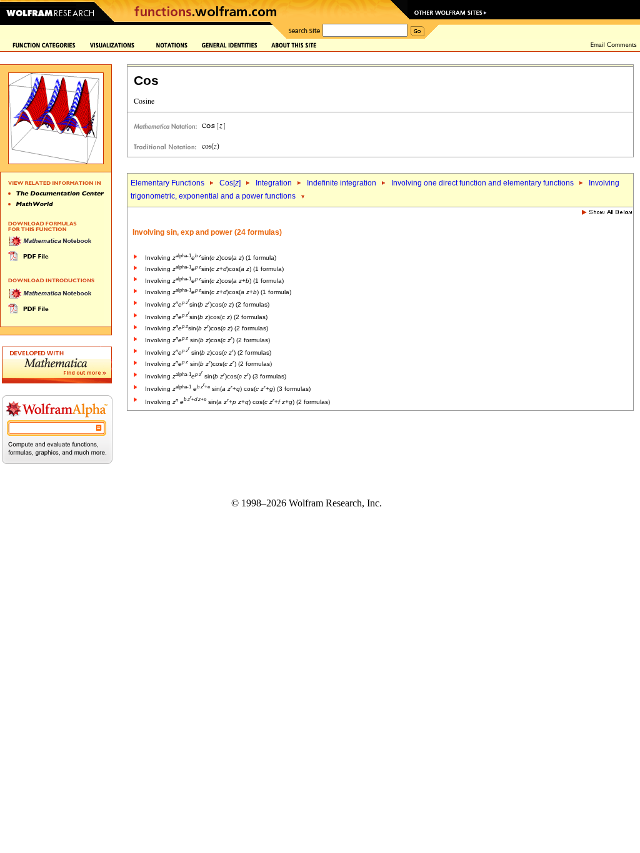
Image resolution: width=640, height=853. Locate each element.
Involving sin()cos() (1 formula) (210, 257)
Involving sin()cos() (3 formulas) (215, 376)
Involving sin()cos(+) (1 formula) (214, 280)
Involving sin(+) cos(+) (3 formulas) (228, 388)
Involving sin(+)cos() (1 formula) (214, 268)
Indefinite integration (341, 183)
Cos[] (230, 183)
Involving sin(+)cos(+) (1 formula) (218, 291)
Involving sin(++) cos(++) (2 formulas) (237, 401)
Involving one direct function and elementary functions (482, 183)
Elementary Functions (167, 183)
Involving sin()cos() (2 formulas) (207, 304)
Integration (274, 183)
